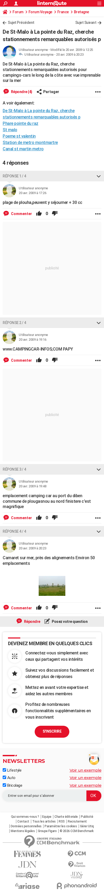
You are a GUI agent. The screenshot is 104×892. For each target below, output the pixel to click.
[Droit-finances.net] (76, 864)
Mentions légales (23, 831)
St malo (10, 129)
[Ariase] (27, 886)
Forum (18, 12)
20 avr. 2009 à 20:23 (69, 54)
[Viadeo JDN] (76, 875)
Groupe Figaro (47, 831)
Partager (51, 92)
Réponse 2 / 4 (14, 323)
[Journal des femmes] (27, 854)
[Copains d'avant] (27, 875)
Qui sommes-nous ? (25, 817)
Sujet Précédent (21, 22)
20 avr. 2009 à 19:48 (32, 486)
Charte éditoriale (66, 817)
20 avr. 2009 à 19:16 (32, 340)
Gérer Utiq (87, 826)
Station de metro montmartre (30, 142)
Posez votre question (69, 621)
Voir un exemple (86, 770)
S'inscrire (52, 731)
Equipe (46, 817)
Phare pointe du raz (20, 123)
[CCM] (76, 854)
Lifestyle (13, 770)
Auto (10, 777)
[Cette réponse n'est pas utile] (54, 213)
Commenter (21, 214)
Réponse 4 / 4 (14, 531)
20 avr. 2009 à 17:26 (32, 193)
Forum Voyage (40, 12)
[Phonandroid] (76, 885)
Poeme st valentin (19, 136)
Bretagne (81, 12)
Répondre (31, 621)
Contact (23, 821)
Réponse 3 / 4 (14, 469)
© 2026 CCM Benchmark (77, 831)
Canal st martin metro (23, 148)
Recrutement (77, 821)
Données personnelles (26, 826)
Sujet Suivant (86, 22)
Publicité (87, 817)
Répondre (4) (21, 92)
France (63, 12)
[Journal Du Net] (27, 864)
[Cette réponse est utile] (38, 213)
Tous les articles (44, 821)
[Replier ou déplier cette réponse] (98, 176)
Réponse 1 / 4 (14, 176)
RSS (62, 821)
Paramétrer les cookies (61, 826)
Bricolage (14, 785)
